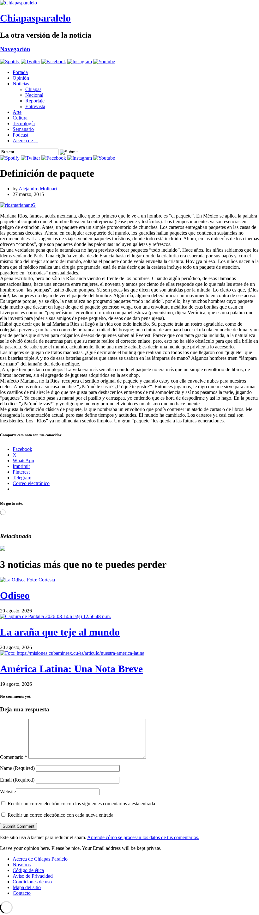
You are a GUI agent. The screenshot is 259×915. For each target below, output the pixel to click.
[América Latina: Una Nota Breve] (72, 653)
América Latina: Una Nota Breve (71, 668)
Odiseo (15, 595)
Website (8, 791)
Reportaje (35, 100)
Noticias (21, 83)
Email (17, 780)
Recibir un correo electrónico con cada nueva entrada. (61, 815)
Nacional (34, 95)
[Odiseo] (27, 579)
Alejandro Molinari (38, 188)
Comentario (13, 757)
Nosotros (22, 864)
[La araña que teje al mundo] (55, 616)
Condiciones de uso (32, 881)
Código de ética (28, 870)
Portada (20, 72)
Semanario (23, 129)
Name (17, 768)
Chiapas (33, 89)
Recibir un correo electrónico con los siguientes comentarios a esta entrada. (82, 803)
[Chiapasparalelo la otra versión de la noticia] (129, 3)
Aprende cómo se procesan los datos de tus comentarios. (143, 837)
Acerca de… (25, 140)
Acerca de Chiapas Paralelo (40, 859)
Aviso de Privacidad (33, 876)
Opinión (21, 78)
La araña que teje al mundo (60, 632)
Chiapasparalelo (35, 18)
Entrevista (35, 106)
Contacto (22, 893)
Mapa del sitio (27, 887)
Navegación (15, 49)
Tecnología (24, 123)
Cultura (20, 117)
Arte (17, 112)
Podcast (20, 135)
